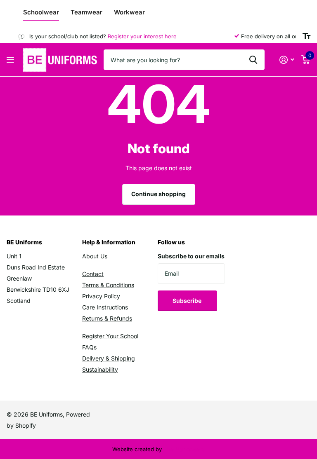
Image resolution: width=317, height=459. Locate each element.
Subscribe (188, 300)
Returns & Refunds (107, 318)
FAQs (89, 347)
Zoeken (253, 59)
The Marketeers (184, 449)
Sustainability (100, 369)
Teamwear (86, 12)
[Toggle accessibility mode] (306, 36)
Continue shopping (158, 193)
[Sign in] (286, 60)
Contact (93, 273)
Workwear (129, 12)
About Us (94, 256)
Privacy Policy (101, 296)
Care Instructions (105, 307)
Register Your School (110, 336)
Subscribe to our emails (191, 256)
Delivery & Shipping (108, 358)
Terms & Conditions (108, 284)
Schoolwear (41, 12)
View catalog (11, 59)
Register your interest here (139, 36)
